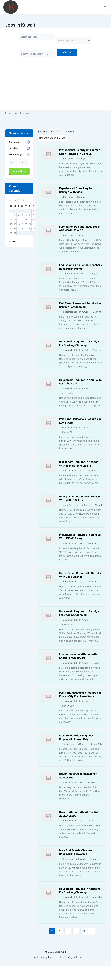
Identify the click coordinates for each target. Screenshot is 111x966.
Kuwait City (68, 432)
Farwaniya (94, 859)
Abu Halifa (67, 393)
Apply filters (19, 171)
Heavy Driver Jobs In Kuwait (76, 505)
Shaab (96, 663)
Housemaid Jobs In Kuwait (75, 311)
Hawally (92, 581)
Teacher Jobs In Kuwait (73, 273)
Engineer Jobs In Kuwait (74, 744)
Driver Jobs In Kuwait (72, 470)
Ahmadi (98, 505)
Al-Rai (80, 235)
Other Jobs (67, 158)
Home (8, 113)
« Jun (12, 241)
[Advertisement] (55, 90)
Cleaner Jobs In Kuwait (73, 859)
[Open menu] (105, 7)
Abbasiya (97, 897)
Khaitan (91, 470)
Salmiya (81, 158)
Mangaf (93, 273)
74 (83, 931)
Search (66, 52)
